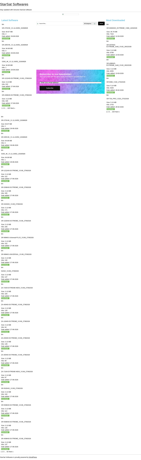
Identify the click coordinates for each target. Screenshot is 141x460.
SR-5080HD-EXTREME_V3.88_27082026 (16, 422)
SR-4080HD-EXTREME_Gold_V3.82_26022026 (118, 64)
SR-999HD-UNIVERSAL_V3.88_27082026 (16, 254)
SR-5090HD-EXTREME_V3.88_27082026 (16, 405)
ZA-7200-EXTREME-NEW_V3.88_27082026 (17, 288)
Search (101, 23)
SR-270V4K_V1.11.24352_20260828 (15, 28)
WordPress (33, 457)
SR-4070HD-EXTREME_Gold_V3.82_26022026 (118, 46)
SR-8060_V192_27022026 (115, 82)
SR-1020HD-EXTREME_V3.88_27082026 (16, 221)
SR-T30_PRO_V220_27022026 (117, 99)
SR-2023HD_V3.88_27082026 (12, 204)
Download (5, 38)
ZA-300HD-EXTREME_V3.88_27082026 (15, 355)
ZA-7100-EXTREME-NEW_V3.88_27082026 (17, 371)
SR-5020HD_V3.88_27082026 (12, 388)
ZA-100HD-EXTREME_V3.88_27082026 (15, 321)
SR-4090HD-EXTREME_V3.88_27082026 (16, 438)
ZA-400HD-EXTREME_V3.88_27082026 (15, 304)
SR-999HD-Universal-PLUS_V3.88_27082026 (17, 237)
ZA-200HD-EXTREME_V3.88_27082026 (15, 338)
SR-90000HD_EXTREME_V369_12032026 (121, 28)
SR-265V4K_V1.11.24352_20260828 (15, 45)
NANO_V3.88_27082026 (10, 271)
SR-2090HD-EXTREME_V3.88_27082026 (17, 95)
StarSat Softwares (14, 4)
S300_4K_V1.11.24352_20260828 (14, 61)
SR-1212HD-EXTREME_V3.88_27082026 (17, 78)
